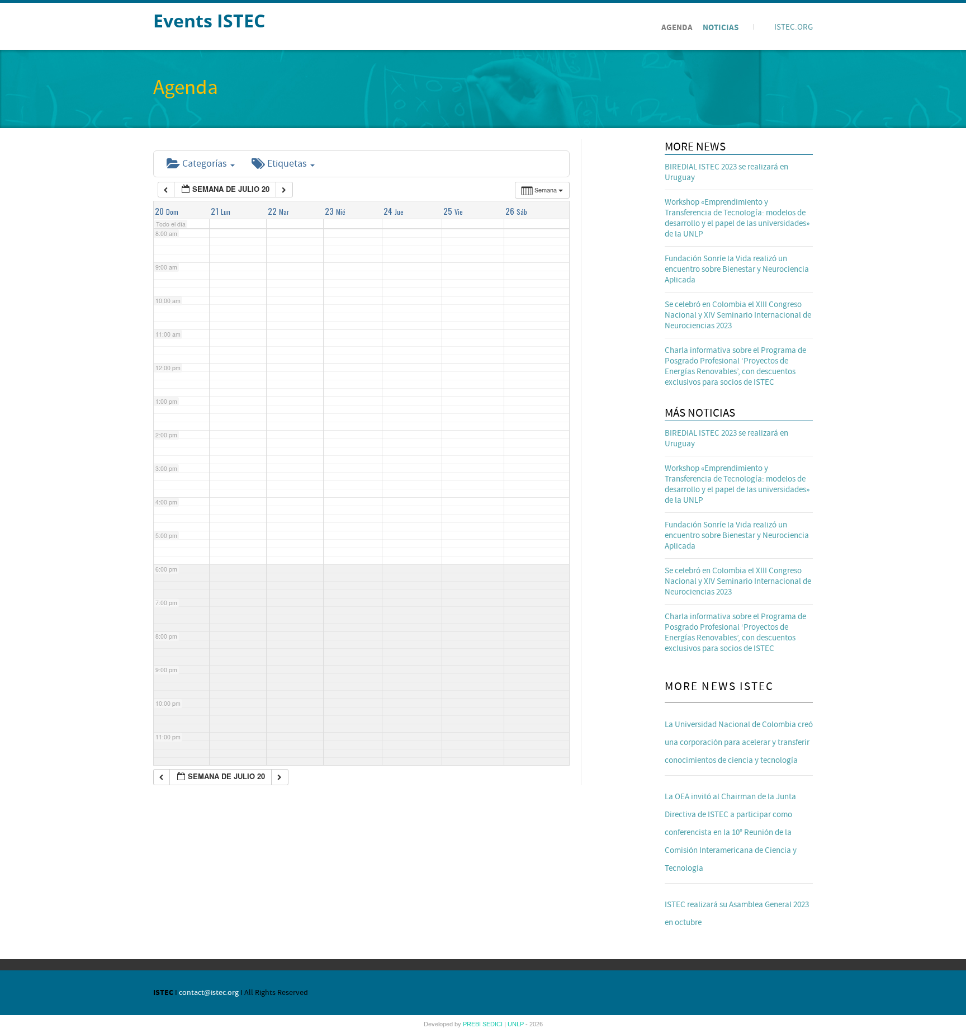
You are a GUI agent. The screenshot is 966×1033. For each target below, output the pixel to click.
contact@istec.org (209, 993)
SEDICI (493, 1024)
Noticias (720, 28)
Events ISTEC (209, 20)
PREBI (472, 1024)
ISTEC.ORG (793, 27)
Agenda (677, 28)
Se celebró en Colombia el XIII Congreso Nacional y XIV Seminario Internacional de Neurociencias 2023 (738, 315)
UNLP (516, 1024)
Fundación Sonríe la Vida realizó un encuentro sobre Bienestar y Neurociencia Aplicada (737, 269)
